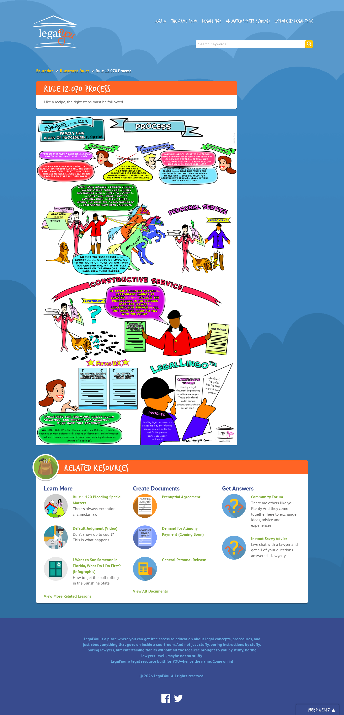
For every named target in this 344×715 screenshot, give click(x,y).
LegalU (160, 21)
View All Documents (150, 591)
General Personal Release (184, 559)
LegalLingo (211, 21)
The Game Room (184, 21)
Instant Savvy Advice (269, 538)
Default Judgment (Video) (95, 528)
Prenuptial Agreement (181, 497)
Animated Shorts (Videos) (248, 21)
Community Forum (267, 497)
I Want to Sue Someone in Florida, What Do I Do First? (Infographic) (97, 565)
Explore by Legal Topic (293, 21)
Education (45, 70)
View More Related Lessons (67, 596)
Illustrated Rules (74, 70)
